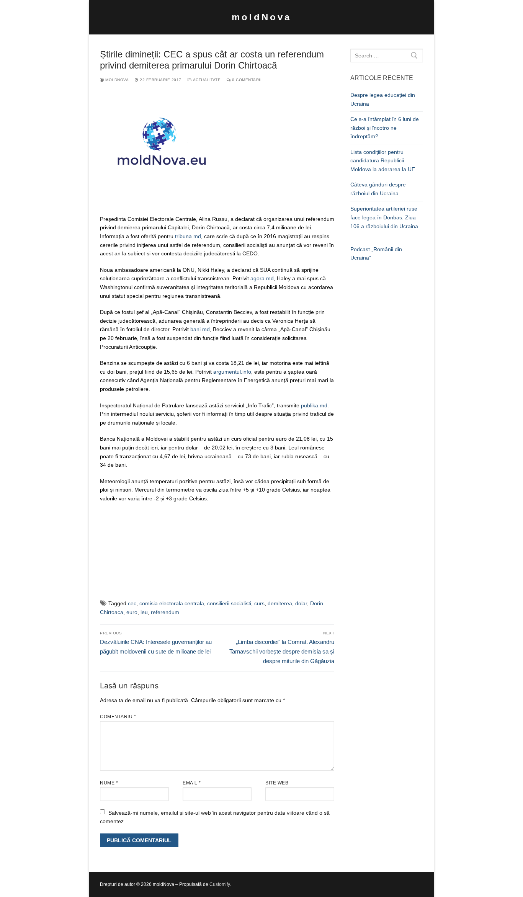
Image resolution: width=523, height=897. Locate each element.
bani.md (200, 329)
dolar (301, 603)
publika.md (314, 405)
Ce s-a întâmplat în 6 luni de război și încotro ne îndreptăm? (384, 127)
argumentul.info (232, 372)
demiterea (280, 603)
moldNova (261, 17)
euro (131, 612)
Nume (109, 783)
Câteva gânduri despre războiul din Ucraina (378, 188)
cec (132, 603)
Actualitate (206, 80)
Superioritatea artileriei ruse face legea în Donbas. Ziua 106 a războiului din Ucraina (384, 217)
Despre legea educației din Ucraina (382, 99)
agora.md (262, 278)
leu (144, 612)
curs (259, 603)
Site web (276, 783)
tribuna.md (188, 236)
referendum (165, 612)
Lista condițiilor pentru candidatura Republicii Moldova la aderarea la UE (382, 160)
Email (192, 783)
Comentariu (118, 716)
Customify (219, 884)
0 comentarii (246, 80)
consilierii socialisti (229, 603)
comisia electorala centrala (171, 603)
